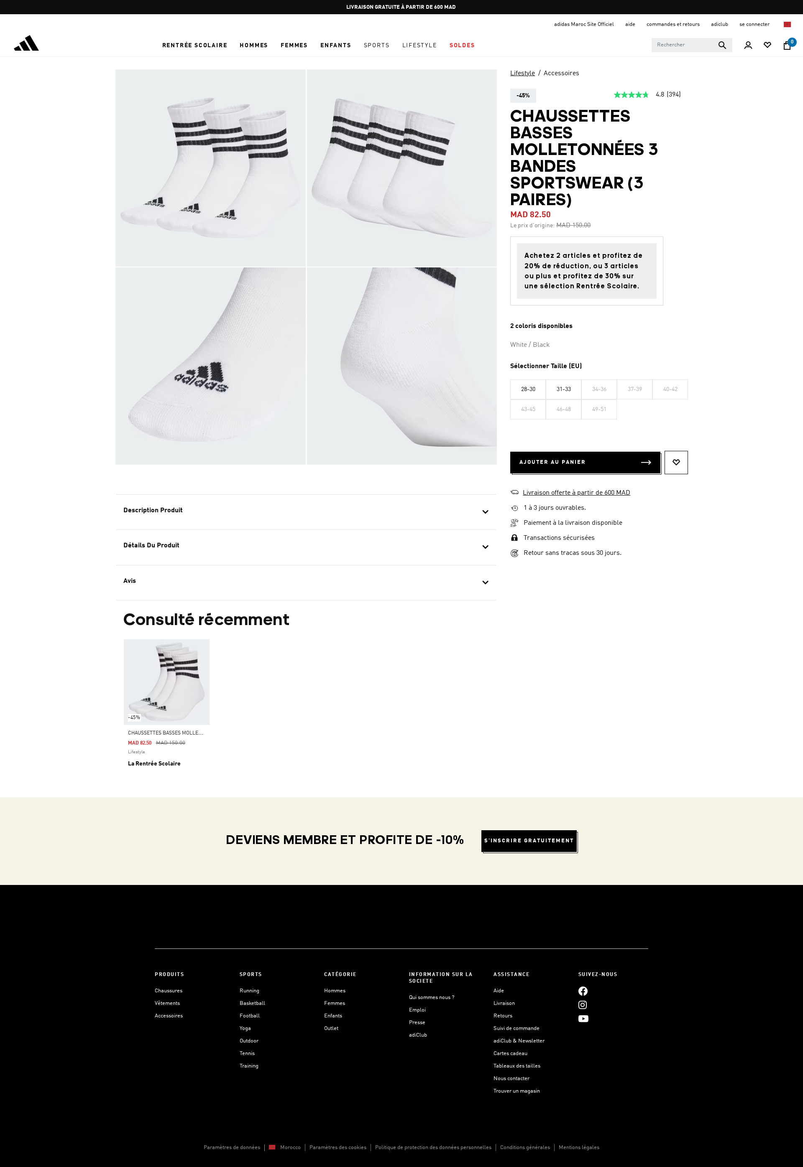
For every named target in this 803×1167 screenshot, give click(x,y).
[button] (195, 45)
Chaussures (168, 991)
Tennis (247, 1053)
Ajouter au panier (552, 462)
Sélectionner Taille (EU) (546, 366)
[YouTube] (583, 1018)
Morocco (290, 1147)
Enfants (333, 1016)
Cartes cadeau (510, 1053)
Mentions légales (579, 1147)
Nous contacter (511, 1078)
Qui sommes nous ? (431, 997)
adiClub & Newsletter (519, 1041)
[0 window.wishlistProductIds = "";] (767, 45)
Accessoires (561, 73)
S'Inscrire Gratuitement (529, 841)
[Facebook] (583, 991)
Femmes (334, 1003)
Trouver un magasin (517, 1091)
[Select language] (788, 24)
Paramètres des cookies (337, 1147)
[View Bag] (787, 45)
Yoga (245, 1028)
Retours (503, 1016)
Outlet (331, 1028)
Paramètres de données (232, 1147)
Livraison (504, 1003)
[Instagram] (582, 1004)
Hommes (334, 991)
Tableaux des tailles (517, 1066)
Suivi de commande (517, 1028)
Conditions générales (525, 1147)
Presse (417, 1022)
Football (250, 1016)
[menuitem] (195, 45)
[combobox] (692, 45)
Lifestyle (522, 73)
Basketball (252, 1003)
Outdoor (249, 1041)
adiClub (418, 1035)
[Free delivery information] (514, 508)
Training (249, 1066)
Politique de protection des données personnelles (433, 1147)
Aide (499, 991)
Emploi (417, 1010)
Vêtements (167, 1003)
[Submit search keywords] (722, 45)
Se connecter (755, 24)
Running (249, 991)
